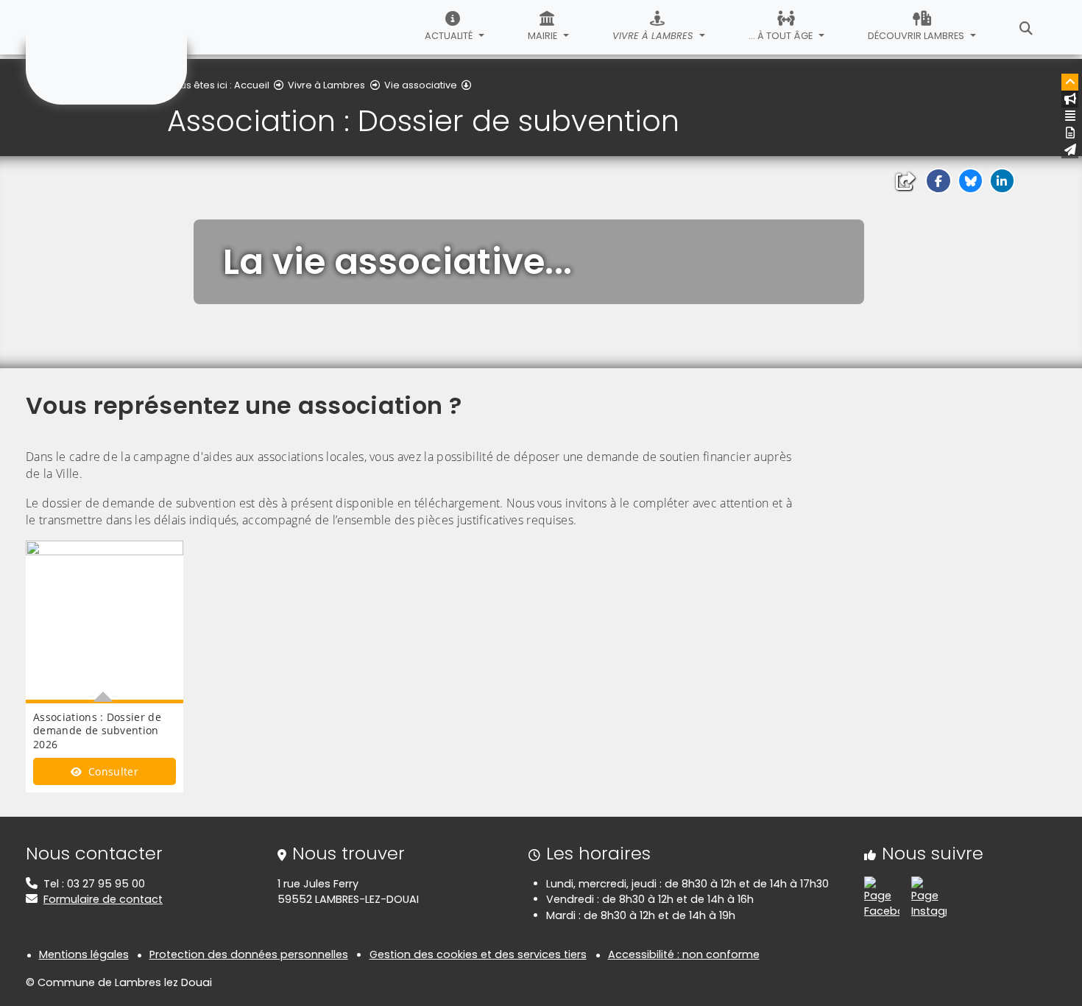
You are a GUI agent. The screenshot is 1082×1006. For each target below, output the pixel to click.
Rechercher (1026, 27)
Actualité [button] (450, 35)
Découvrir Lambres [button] (917, 35)
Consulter (111, 771)
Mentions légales (84, 954)
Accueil (251, 85)
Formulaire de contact (103, 899)
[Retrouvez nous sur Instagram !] (929, 897)
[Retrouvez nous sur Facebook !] (881, 897)
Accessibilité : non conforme (684, 954)
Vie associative (420, 85)
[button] (938, 181)
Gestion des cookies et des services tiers (478, 954)
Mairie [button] (543, 35)
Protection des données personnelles (248, 954)
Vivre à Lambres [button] (654, 35)
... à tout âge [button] (782, 35)
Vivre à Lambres (326, 85)
